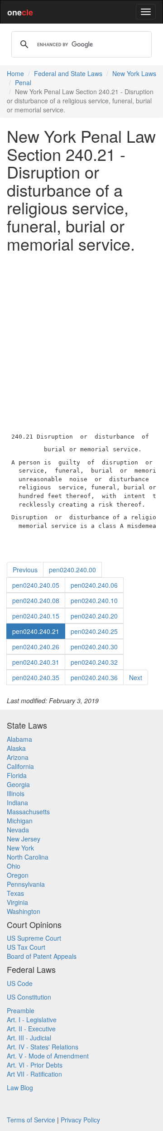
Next (135, 677)
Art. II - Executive (31, 1028)
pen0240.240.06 (94, 585)
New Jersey (23, 838)
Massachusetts (28, 811)
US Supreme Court (34, 937)
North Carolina (27, 856)
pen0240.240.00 (72, 569)
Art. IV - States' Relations (42, 1046)
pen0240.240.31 (35, 662)
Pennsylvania (26, 884)
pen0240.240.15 (35, 615)
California (20, 766)
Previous (25, 569)
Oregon (18, 875)
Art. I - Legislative (32, 1019)
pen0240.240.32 (94, 662)
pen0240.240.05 (35, 585)
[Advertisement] (81, 340)
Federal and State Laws (68, 73)
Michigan (20, 820)
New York (20, 847)
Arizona (18, 757)
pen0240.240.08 (35, 600)
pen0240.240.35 (35, 677)
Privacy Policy (80, 1119)
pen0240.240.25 (94, 631)
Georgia (18, 784)
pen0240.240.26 (35, 646)
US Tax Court (26, 947)
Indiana (17, 802)
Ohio (13, 865)
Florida (17, 775)
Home (15, 73)
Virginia (17, 902)
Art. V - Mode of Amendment (48, 1055)
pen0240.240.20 (94, 615)
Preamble (20, 1010)
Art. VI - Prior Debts (34, 1064)
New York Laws (134, 73)
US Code (20, 983)
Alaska (16, 748)
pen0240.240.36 (94, 677)
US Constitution (29, 996)
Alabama (19, 739)
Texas (15, 893)
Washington (23, 911)
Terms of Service (31, 1119)
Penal (23, 82)
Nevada (18, 829)
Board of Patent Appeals (42, 956)
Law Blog (20, 1087)
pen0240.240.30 (94, 646)
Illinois (15, 793)
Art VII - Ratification (34, 1073)
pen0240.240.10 (94, 600)
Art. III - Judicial (29, 1037)
